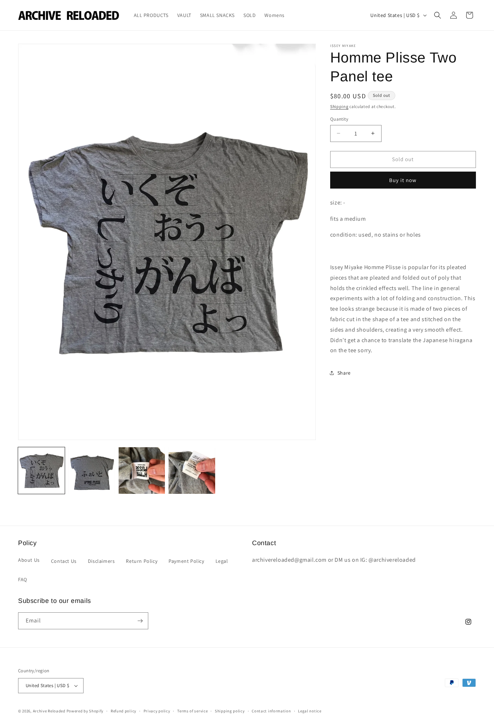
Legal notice (309, 710)
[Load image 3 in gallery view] (142, 470)
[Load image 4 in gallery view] (192, 470)
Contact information (271, 710)
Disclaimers (101, 560)
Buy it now (403, 180)
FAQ (22, 579)
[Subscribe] (140, 620)
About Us (29, 559)
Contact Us (64, 560)
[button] (438, 15)
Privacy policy (157, 710)
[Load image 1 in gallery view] (41, 470)
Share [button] (344, 373)
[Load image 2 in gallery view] (91, 470)
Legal (222, 560)
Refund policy (123, 710)
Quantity (339, 119)
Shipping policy (230, 710)
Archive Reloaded (49, 710)
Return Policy (141, 560)
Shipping (339, 106)
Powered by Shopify (85, 710)
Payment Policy (186, 560)
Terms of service (192, 710)
